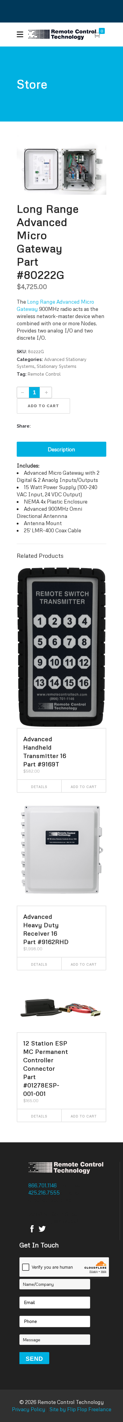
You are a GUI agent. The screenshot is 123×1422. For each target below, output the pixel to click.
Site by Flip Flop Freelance (79, 1409)
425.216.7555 (44, 1192)
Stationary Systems (56, 366)
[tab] (61, 449)
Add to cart (43, 406)
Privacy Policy (28, 1409)
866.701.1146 (43, 1185)
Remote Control (44, 374)
